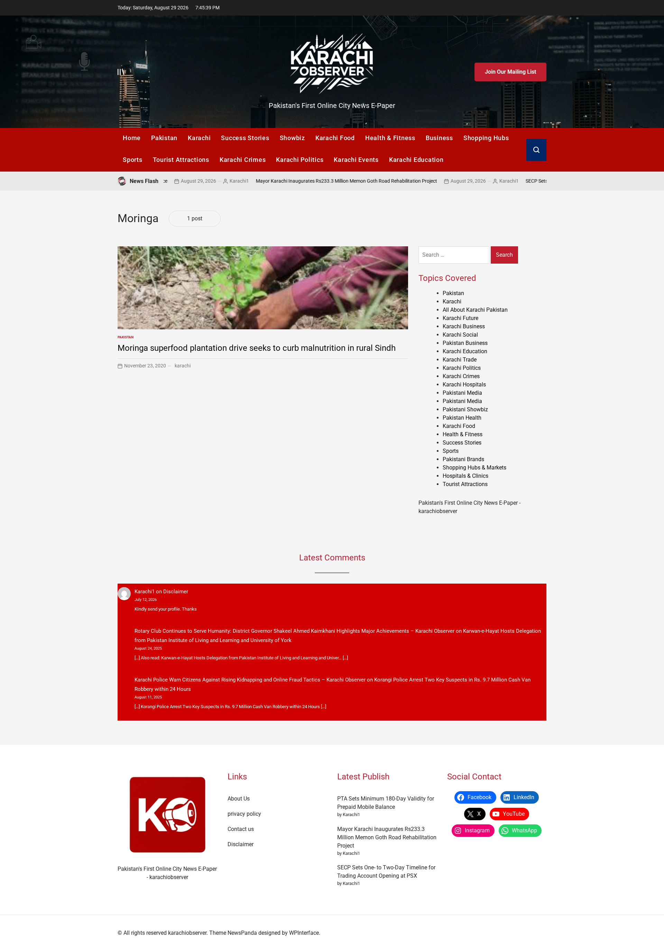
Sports (132, 159)
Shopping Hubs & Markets (474, 467)
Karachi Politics (299, 159)
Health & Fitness (390, 137)
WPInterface (304, 933)
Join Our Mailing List (510, 71)
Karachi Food (335, 137)
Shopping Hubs (486, 137)
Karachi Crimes (243, 159)
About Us (239, 798)
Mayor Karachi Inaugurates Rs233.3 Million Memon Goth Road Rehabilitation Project (314, 181)
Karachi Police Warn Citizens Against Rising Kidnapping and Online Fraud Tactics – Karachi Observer (250, 680)
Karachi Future (460, 318)
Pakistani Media (462, 393)
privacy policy (244, 814)
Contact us (241, 829)
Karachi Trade (460, 359)
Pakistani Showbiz (465, 409)
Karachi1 (207, 181)
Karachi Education (416, 159)
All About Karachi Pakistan (475, 310)
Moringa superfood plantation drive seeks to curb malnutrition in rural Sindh (257, 348)
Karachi (199, 137)
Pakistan (164, 137)
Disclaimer (175, 591)
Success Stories (245, 137)
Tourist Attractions (181, 159)
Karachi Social (460, 334)
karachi (183, 365)
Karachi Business (464, 326)
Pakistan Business (465, 343)
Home (132, 137)
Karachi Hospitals (464, 384)
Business (439, 137)
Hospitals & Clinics (465, 476)
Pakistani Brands (463, 459)
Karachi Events (356, 159)
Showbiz (292, 137)
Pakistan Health (462, 417)
